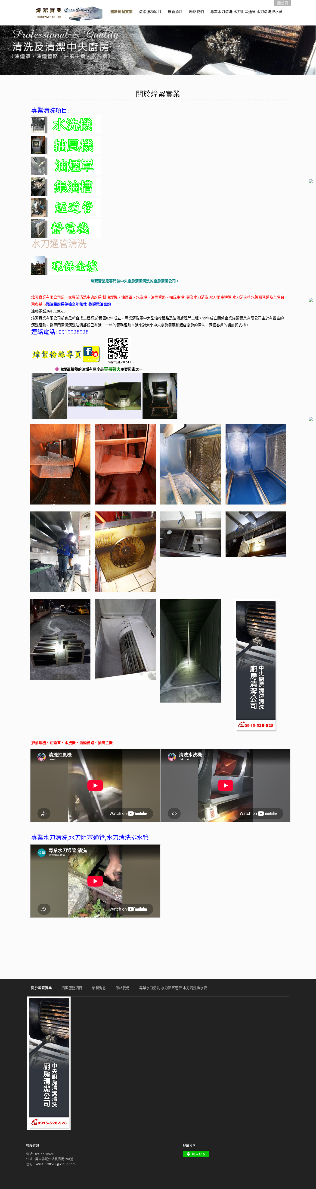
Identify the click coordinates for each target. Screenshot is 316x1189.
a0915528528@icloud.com (56, 1164)
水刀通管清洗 (59, 243)
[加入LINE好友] (196, 1154)
